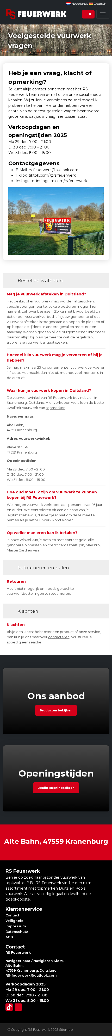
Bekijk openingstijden (56, 788)
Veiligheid (14, 921)
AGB (9, 937)
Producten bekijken (56, 710)
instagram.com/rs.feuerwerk (61, 180)
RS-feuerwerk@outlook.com (31, 975)
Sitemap (66, 1030)
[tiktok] (9, 1007)
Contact (12, 915)
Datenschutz (16, 932)
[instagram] (18, 1007)
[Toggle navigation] (102, 14)
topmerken (55, 408)
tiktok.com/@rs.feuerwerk (52, 175)
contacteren (59, 637)
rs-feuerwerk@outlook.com (53, 170)
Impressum (15, 926)
